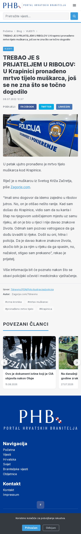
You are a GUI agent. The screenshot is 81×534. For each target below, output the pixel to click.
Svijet (7, 464)
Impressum (11, 495)
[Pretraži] (74, 16)
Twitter (46, 106)
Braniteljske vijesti (15, 469)
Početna (8, 31)
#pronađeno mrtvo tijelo (19, 308)
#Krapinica (45, 308)
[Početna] (34, 5)
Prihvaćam (31, 527)
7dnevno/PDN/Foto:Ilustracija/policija (32, 289)
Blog (19, 31)
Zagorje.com (20, 187)
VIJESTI (30, 31)
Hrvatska (9, 459)
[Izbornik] (74, 5)
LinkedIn (64, 106)
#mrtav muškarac (38, 301)
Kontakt (8, 490)
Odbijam (51, 527)
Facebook (27, 106)
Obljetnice (10, 474)
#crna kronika (13, 301)
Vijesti (7, 454)
